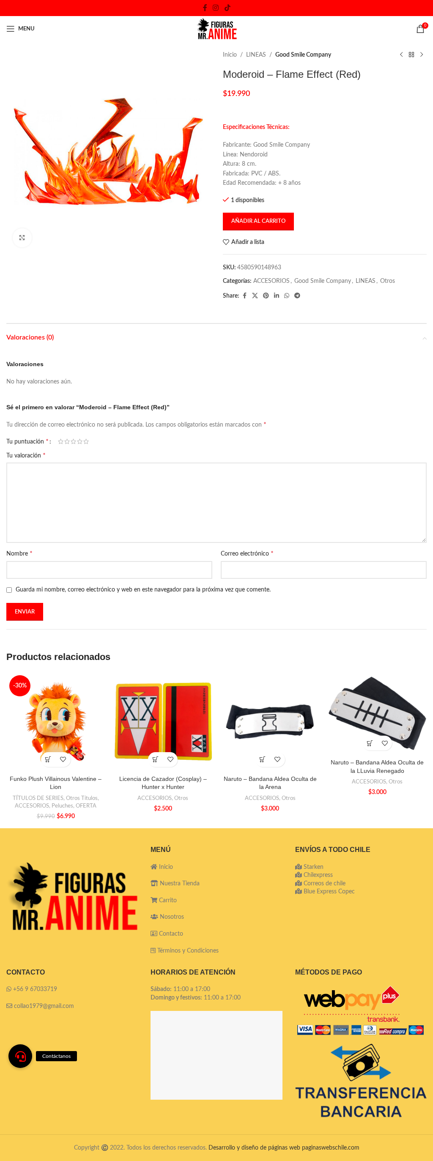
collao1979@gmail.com (44, 1006)
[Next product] (422, 55)
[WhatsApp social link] (287, 296)
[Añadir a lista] (63, 759)
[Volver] (411, 55)
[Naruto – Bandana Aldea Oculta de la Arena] (270, 721)
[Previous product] (401, 55)
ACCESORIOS (271, 281)
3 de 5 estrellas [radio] (73, 441)
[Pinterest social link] (265, 296)
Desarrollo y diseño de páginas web (254, 1148)
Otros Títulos (82, 798)
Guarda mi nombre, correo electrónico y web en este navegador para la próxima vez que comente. (143, 590)
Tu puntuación (27, 441)
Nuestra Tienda (179, 884)
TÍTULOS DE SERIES (38, 798)
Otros (387, 281)
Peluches (62, 806)
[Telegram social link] (297, 296)
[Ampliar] (22, 237)
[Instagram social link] (216, 7)
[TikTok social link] (227, 7)
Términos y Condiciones (188, 951)
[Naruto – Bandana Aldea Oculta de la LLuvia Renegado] (377, 713)
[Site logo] (216, 29)
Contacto (170, 934)
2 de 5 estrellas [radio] (67, 441)
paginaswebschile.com (330, 1148)
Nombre (19, 553)
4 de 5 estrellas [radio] (80, 441)
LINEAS (256, 55)
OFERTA (86, 806)
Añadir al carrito (258, 221)
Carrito (167, 901)
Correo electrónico (247, 553)
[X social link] (254, 296)
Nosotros (171, 917)
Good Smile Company (303, 55)
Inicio (230, 55)
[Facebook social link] (205, 7)
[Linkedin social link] (276, 296)
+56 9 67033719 (35, 989)
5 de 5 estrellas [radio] (86, 441)
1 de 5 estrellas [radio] (61, 441)
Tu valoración (26, 455)
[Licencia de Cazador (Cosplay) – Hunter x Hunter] (163, 721)
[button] (48, 759)
